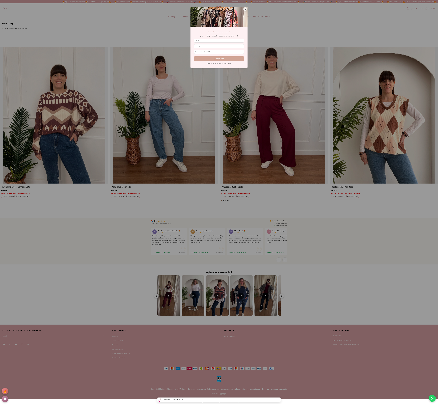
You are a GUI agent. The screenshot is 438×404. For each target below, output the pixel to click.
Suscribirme (219, 59)
